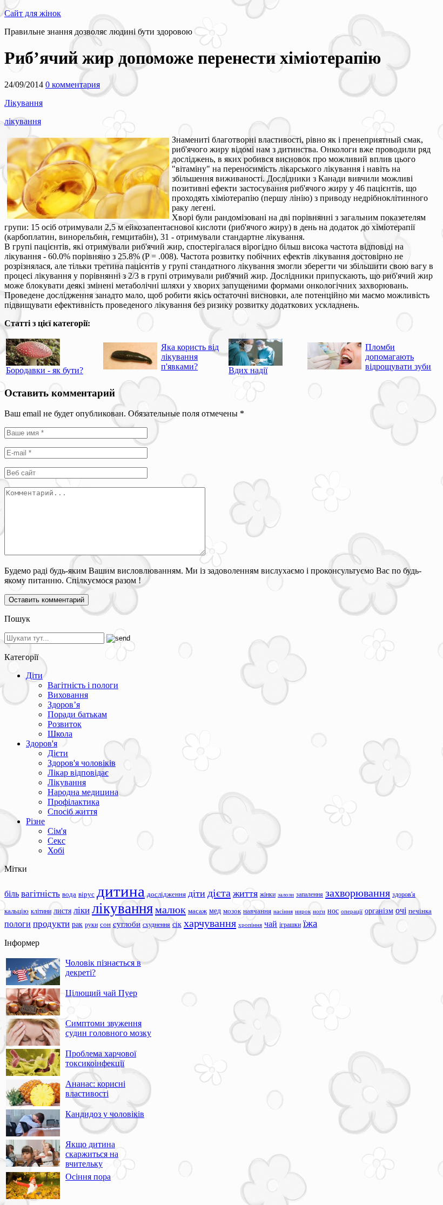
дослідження (166, 894)
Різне (35, 821)
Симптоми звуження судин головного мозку (108, 1028)
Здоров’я (64, 704)
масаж (197, 911)
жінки (268, 894)
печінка (420, 911)
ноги (319, 911)
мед (215, 910)
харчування (210, 923)
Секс (56, 840)
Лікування (23, 102)
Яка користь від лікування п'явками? (190, 356)
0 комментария (72, 84)
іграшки (290, 924)
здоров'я (403, 894)
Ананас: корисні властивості (95, 1088)
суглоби (126, 924)
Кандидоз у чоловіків (104, 1114)
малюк (170, 909)
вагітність (40, 893)
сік (177, 924)
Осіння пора (88, 1176)
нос (333, 910)
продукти (51, 923)
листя (62, 910)
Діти (34, 675)
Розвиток (65, 724)
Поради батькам (77, 714)
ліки (81, 910)
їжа (310, 923)
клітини (41, 911)
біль (11, 893)
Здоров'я (41, 743)
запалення (309, 894)
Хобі (56, 850)
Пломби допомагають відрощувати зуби (398, 356)
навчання (257, 911)
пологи (17, 923)
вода (69, 894)
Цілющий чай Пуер (101, 993)
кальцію (16, 911)
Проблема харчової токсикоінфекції (100, 1058)
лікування (22, 121)
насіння (283, 911)
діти (196, 893)
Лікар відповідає (78, 772)
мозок (232, 911)
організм (379, 911)
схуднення (156, 924)
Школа (60, 733)
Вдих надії (248, 370)
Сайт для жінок (32, 13)
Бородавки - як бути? (44, 370)
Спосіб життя (72, 811)
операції (352, 911)
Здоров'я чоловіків (82, 763)
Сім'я (57, 831)
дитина (121, 891)
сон (105, 924)
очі (400, 910)
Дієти (58, 753)
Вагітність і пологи (83, 685)
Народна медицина (83, 792)
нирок (303, 911)
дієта (219, 893)
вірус (86, 894)
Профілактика (73, 801)
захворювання (357, 893)
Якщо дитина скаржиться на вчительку (91, 1154)
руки (91, 924)
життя (245, 893)
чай (270, 923)
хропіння (250, 924)
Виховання (68, 694)
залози (286, 894)
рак (77, 924)
